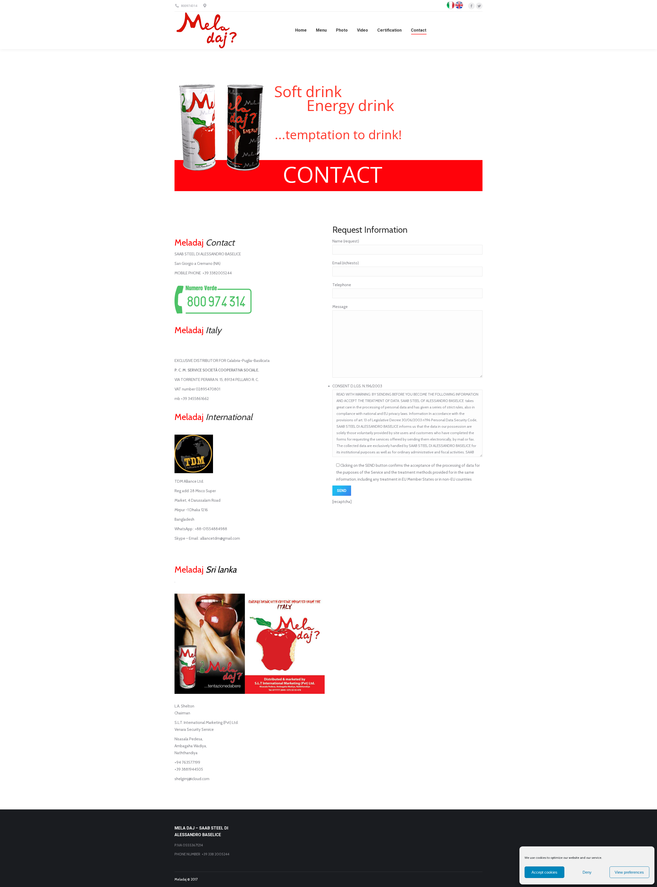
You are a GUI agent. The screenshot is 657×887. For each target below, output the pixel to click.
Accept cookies (544, 872)
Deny (587, 872)
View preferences (629, 872)
